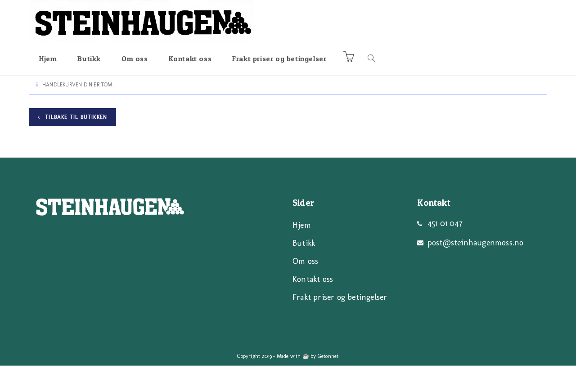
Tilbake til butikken (75, 117)
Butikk (303, 243)
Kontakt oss (312, 279)
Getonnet (328, 356)
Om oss (305, 261)
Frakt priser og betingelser (339, 297)
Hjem (301, 225)
